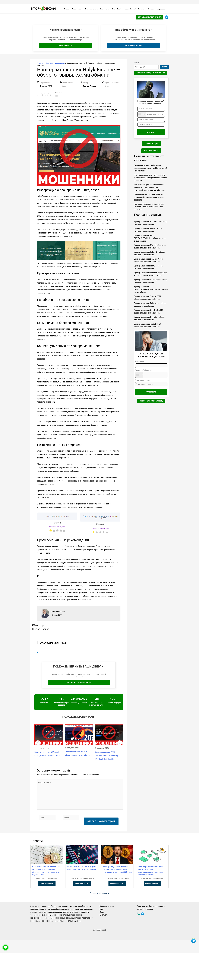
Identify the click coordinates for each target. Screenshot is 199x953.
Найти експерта (151, 150)
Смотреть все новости (99, 893)
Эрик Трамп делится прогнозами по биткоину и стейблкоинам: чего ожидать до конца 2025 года (117, 869)
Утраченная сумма (143, 380)
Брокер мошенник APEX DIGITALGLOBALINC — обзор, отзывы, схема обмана (150, 238)
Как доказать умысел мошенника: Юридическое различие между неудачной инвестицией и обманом (149, 187)
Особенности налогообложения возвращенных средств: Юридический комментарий (150, 168)
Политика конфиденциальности (151, 906)
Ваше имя (139, 361)
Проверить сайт (66, 46)
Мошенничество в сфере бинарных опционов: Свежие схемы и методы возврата (149, 197)
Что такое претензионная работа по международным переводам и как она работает (150, 178)
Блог (102, 909)
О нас (102, 912)
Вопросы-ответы (107, 906)
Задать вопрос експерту (151, 401)
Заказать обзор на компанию (150, 72)
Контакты (104, 915)
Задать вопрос (151, 143)
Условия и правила (145, 909)
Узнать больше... (47, 883)
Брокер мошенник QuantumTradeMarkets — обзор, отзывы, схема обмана (151, 289)
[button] (38, 742)
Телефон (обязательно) (145, 372)
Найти (164, 67)
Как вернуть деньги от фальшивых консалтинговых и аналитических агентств (149, 207)
